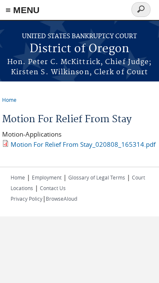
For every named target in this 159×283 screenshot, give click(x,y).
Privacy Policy (26, 198)
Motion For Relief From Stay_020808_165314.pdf (83, 144)
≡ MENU (22, 10)
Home (9, 99)
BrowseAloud (61, 198)
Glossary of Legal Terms (96, 177)
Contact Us (53, 188)
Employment (46, 177)
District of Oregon (79, 49)
